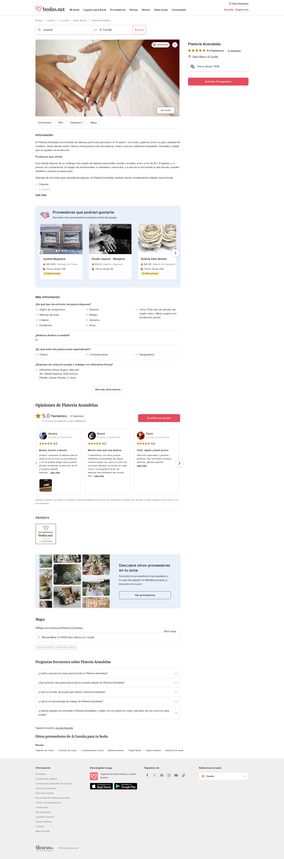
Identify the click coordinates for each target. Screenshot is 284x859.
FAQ (60, 122)
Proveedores (118, 9)
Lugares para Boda (94, 9)
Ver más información (107, 389)
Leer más (41, 194)
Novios (146, 9)
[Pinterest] (162, 775)
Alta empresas (43, 812)
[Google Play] (125, 788)
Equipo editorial (44, 821)
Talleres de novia (45, 750)
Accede (228, 9)
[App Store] (101, 788)
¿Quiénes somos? (45, 817)
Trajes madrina (153, 750)
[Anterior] (40, 253)
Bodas (39, 20)
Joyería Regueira (54, 259)
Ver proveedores (145, 595)
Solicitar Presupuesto (218, 81)
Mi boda (74, 9)
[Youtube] (176, 775)
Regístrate (242, 9)
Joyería (51, 20)
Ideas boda (161, 9)
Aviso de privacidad (46, 788)
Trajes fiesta (134, 750)
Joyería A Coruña (44, 647)
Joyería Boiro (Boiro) (65, 647)
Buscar (139, 30)
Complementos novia (92, 750)
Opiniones (77, 122)
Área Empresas (240, 3)
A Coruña (64, 20)
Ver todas (166, 110)
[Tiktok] (183, 775)
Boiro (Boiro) (80, 20)
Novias (134, 9)
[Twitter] (154, 775)
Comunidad (179, 9)
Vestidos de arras (174, 750)
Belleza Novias (116, 750)
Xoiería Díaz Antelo (154, 259)
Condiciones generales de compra (54, 783)
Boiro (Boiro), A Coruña (205, 56)
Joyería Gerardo (64, 728)
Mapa (94, 122)
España (210, 776)
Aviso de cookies (45, 793)
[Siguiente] (175, 253)
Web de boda (43, 831)
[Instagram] (169, 775)
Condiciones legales (46, 778)
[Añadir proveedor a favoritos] (175, 44)
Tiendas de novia (67, 750)
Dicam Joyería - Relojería (108, 259)
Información (44, 122)
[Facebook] (147, 775)
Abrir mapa (170, 631)
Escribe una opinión (159, 418)
